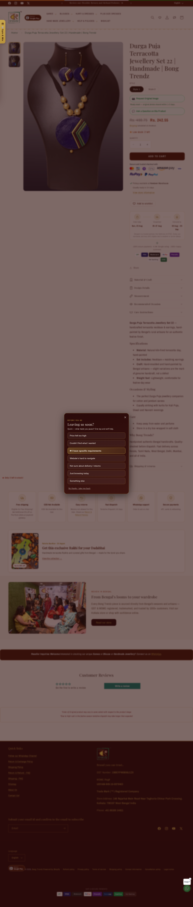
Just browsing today (79, 473)
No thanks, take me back (79, 488)
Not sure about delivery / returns (85, 466)
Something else (77, 481)
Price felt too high (78, 435)
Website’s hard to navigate (82, 458)
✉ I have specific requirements (85, 451)
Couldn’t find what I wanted (83, 443)
